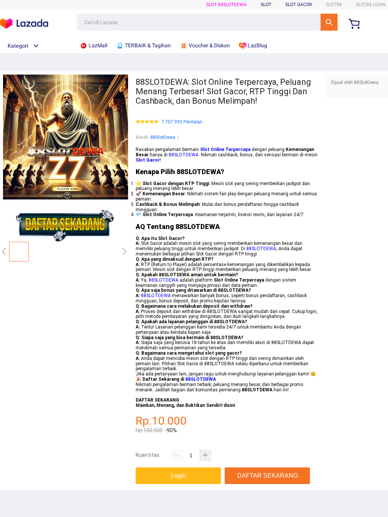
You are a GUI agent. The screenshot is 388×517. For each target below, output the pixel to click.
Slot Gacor (298, 4)
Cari (329, 22)
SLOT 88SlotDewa (226, 4)
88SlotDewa (162, 137)
